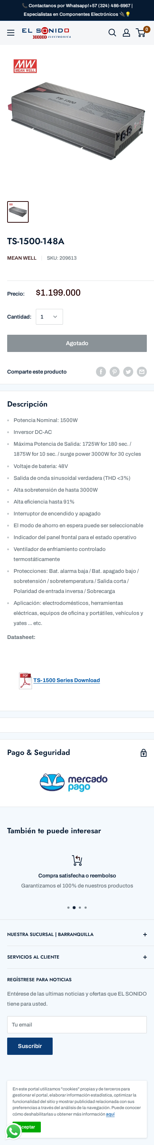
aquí (110, 1114)
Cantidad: (19, 317)
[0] (140, 32)
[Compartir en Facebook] (101, 371)
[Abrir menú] (10, 33)
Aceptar (26, 1127)
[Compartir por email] (142, 371)
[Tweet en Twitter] (128, 371)
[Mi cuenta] (126, 33)
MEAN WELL (22, 258)
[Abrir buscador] (112, 33)
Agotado (77, 343)
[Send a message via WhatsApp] (13, 1131)
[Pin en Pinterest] (115, 371)
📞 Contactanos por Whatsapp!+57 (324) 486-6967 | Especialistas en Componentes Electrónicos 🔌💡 (77, 10)
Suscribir (30, 1046)
